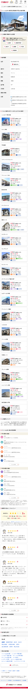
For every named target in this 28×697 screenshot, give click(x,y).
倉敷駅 (14, 46)
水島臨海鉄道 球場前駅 (17, 103)
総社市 (7, 46)
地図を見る (16, 64)
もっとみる (14, 464)
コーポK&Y (15, 657)
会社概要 (24, 680)
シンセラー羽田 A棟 (6, 655)
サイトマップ (3, 680)
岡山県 (3, 639)
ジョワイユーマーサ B (19, 661)
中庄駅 (22, 46)
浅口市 (20, 642)
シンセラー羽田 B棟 (17, 653)
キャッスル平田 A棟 (6, 657)
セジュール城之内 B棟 (7, 661)
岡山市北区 (16, 646)
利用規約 (10, 680)
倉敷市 (9, 42)
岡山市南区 (4, 644)
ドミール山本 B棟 (6, 653)
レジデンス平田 (5, 659)
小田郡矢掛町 (11, 644)
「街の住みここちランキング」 (15, 521)
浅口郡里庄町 (5, 646)
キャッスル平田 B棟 (18, 655)
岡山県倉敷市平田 (15, 61)
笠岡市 (11, 646)
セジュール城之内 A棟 (16, 659)
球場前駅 (15, 50)
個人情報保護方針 (17, 680)
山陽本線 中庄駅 (15, 100)
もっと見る (14, 610)
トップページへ (14, 665)
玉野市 (17, 644)
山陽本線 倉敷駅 (15, 96)
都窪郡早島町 (18, 42)
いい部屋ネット (4, 670)
